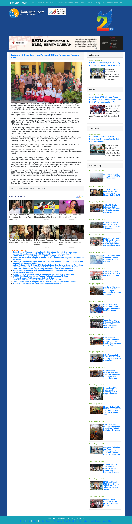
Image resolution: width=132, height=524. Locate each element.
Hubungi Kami (99, 3)
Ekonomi (60, 3)
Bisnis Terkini (79, 3)
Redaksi (89, 3)
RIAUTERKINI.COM (18, 3)
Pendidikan (69, 3)
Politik (39, 3)
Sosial (52, 3)
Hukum (46, 3)
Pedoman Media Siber (114, 3)
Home (33, 3)
